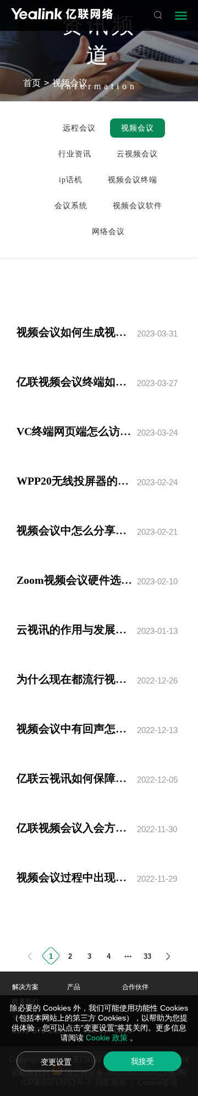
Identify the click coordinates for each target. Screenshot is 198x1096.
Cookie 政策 (108, 1037)
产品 (73, 987)
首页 (32, 83)
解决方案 (25, 987)
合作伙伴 (135, 987)
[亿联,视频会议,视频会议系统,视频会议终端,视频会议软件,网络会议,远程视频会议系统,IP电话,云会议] (62, 15)
